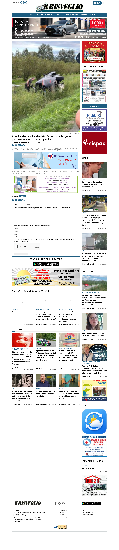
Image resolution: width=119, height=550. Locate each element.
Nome (16, 228)
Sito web (15, 235)
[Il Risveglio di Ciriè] (59, 7)
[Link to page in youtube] (26, 2)
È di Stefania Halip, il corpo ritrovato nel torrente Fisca (93, 334)
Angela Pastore (15, 368)
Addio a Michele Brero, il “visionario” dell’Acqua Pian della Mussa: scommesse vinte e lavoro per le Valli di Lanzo (94, 369)
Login (104, 3)
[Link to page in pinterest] (21, 145)
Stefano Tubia (42, 404)
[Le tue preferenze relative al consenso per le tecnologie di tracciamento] (116, 547)
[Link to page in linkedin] (19, 145)
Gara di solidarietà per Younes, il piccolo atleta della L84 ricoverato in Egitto (69, 394)
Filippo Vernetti (88, 339)
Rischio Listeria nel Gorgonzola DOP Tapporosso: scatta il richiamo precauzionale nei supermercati (68, 355)
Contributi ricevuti (88, 512)
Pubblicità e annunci (88, 514)
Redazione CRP (42, 324)
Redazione (40, 369)
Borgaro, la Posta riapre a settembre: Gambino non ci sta (45, 393)
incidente (23, 196)
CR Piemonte (94, 15)
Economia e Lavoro (71, 15)
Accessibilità (86, 516)
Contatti (62, 514)
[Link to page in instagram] (24, 2)
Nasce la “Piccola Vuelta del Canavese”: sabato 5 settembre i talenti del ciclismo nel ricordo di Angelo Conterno (22, 396)
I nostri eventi (63, 517)
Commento (18, 211)
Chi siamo (62, 512)
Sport (58, 15)
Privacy (85, 510)
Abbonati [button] (94, 106)
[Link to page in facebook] (21, 2)
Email (16, 231)
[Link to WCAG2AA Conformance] (59, 527)
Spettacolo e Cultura (44, 15)
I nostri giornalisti (64, 516)
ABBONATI (97, 3)
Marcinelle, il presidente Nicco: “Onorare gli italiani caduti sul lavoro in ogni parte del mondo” (46, 315)
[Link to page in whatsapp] (24, 145)
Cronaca (29, 15)
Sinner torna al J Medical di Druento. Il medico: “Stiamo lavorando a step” (93, 184)
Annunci (84, 15)
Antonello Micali (88, 264)
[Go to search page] (104, 14)
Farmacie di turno (19, 312)
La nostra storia (64, 510)
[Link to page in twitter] (16, 145)
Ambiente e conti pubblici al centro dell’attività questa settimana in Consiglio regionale (68, 316)
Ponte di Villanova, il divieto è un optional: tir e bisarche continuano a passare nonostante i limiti (94, 257)
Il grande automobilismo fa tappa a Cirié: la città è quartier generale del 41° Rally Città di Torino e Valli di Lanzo (46, 355)
